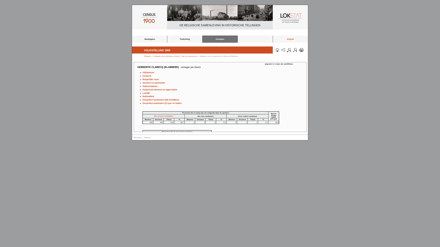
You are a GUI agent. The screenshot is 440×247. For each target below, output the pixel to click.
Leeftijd (146, 93)
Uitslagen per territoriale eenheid (166, 56)
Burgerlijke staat (150, 79)
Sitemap (147, 137)
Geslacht (146, 76)
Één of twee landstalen (163, 116)
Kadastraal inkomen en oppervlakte (159, 90)
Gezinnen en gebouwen (153, 83)
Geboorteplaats (150, 86)
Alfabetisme (148, 72)
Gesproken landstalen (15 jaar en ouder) (162, 103)
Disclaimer (138, 137)
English (290, 39)
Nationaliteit (148, 96)
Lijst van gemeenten (189, 56)
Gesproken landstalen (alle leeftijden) (160, 100)
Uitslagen (220, 39)
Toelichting (185, 39)
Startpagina (149, 39)
